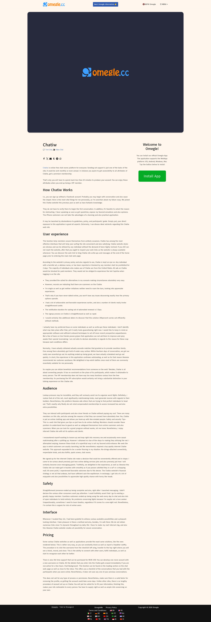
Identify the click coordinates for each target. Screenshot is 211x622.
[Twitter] (47, 159)
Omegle (55, 607)
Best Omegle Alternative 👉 (105, 4)
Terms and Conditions (97, 610)
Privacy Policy (111, 607)
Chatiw (45, 168)
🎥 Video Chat (58, 150)
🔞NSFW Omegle (149, 4)
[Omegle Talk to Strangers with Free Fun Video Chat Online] (54, 4)
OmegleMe (98, 607)
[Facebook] (44, 159)
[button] (167, 4)
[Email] (50, 159)
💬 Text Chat (47, 150)
